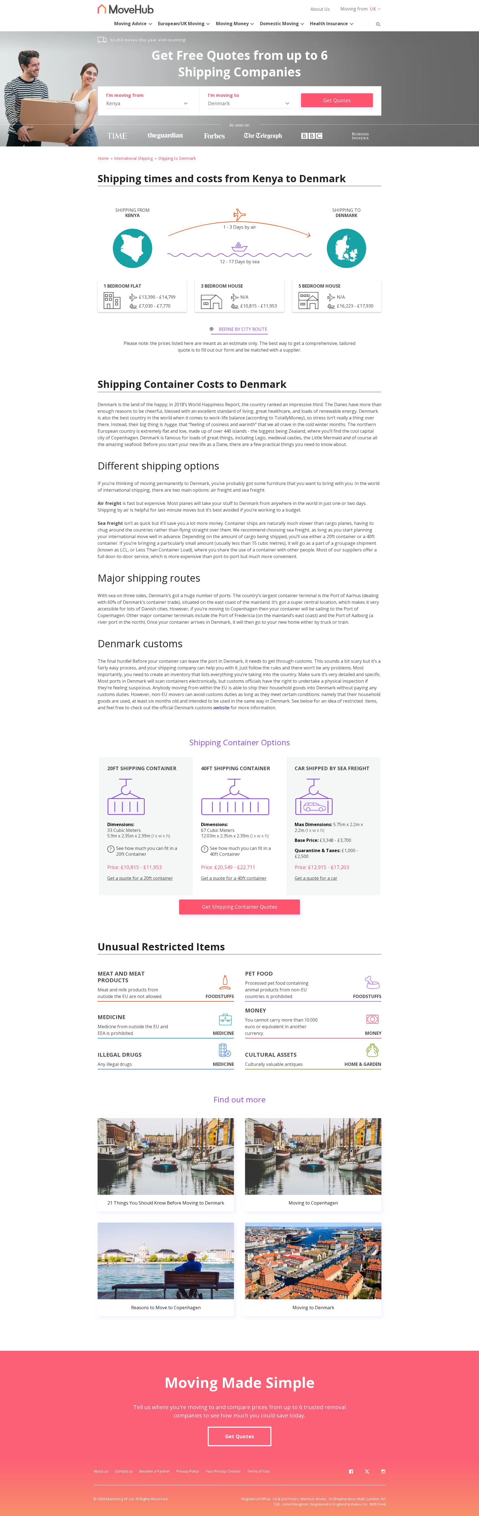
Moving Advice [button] (130, 23)
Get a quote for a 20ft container (140, 878)
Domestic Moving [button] (279, 23)
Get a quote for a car (316, 878)
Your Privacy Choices (223, 1471)
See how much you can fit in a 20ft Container (143, 851)
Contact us (124, 1471)
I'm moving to (223, 95)
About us (100, 1471)
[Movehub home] (126, 9)
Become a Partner (154, 1471)
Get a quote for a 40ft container (234, 878)
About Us (320, 9)
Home (103, 158)
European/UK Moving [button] (181, 23)
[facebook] (350, 1472)
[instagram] (383, 1472)
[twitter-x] (367, 1472)
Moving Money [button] (232, 23)
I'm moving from (125, 95)
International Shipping (133, 158)
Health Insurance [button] (329, 23)
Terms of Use (258, 1471)
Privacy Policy (187, 1471)
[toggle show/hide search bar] (373, 23)
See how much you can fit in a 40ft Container (237, 851)
